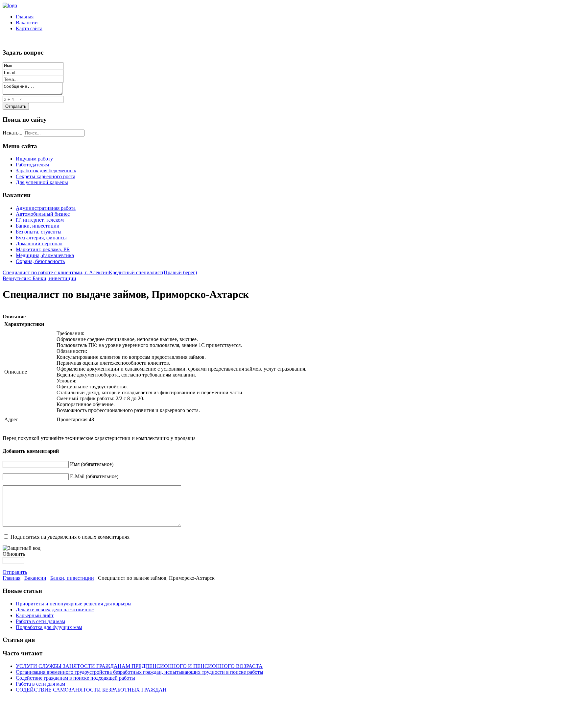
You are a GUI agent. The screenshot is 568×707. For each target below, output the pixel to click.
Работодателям (32, 164)
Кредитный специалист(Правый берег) (153, 272)
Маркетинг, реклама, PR (43, 249)
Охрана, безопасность (40, 261)
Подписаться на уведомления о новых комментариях (70, 537)
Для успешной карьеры (42, 182)
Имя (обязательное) (91, 464)
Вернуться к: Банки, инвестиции (39, 278)
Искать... (12, 132)
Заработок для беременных (46, 170)
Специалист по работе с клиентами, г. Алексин (56, 272)
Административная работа (46, 208)
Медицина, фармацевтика (45, 255)
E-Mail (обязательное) (94, 476)
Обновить (14, 554)
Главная (25, 16)
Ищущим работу (34, 158)
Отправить (15, 572)
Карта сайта (29, 28)
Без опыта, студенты (38, 231)
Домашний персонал (39, 243)
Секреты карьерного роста (45, 176)
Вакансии (27, 22)
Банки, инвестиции (37, 226)
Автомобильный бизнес (43, 214)
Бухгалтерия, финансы (41, 237)
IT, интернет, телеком (40, 220)
